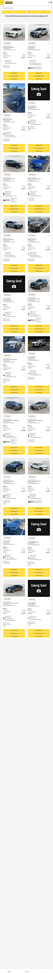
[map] (51, 2)
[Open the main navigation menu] (2, 2)
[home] (9, 2)
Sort (15, 12)
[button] (14, 73)
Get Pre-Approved (14, 76)
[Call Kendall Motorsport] (49, 2)
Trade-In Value (14, 79)
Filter (40, 12)
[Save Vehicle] (24, 43)
